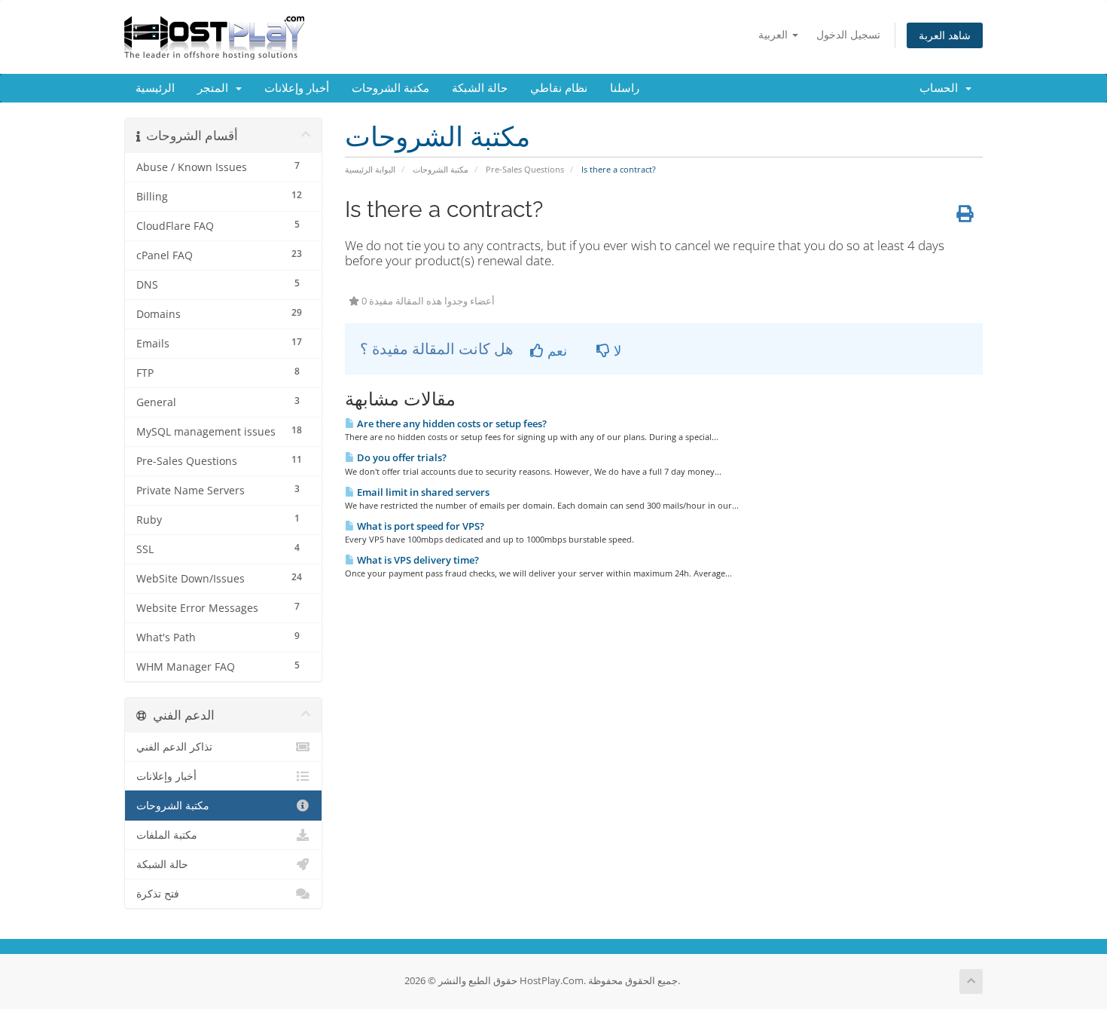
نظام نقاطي (558, 88)
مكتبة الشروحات (390, 88)
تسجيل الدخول (848, 34)
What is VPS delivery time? (417, 560)
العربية (774, 34)
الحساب (941, 88)
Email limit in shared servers (422, 492)
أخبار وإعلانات (296, 88)
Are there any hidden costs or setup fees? (451, 423)
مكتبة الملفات (166, 835)
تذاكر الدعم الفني (174, 747)
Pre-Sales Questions (525, 169)
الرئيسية (155, 88)
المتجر (215, 88)
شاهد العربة (945, 35)
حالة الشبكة (480, 88)
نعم (555, 350)
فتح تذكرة (157, 893)
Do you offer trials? (401, 457)
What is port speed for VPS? (419, 526)
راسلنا (624, 88)
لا (615, 350)
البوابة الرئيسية (370, 169)
